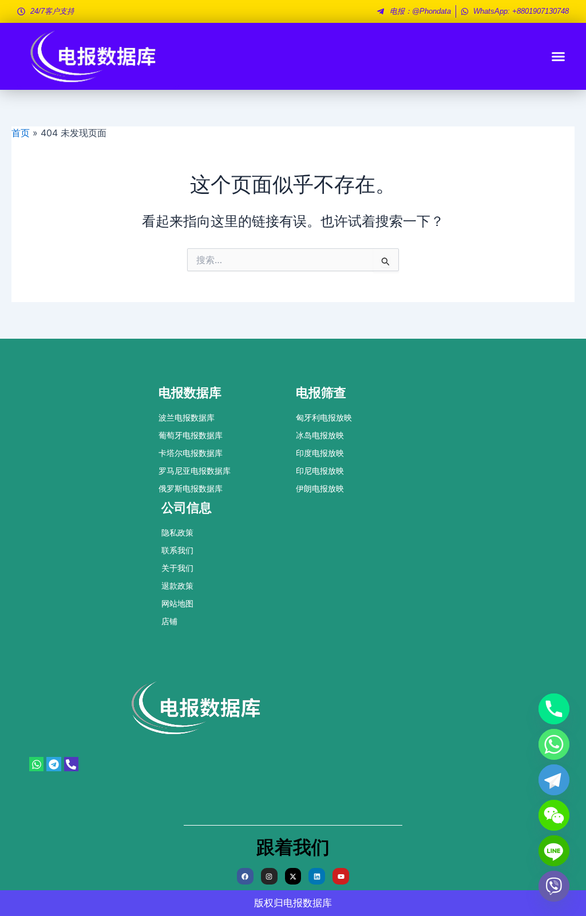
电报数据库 (307, 903)
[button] (558, 57)
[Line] (554, 850)
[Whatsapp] (554, 744)
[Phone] (554, 708)
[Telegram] (554, 779)
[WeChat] (554, 815)
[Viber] (554, 886)
